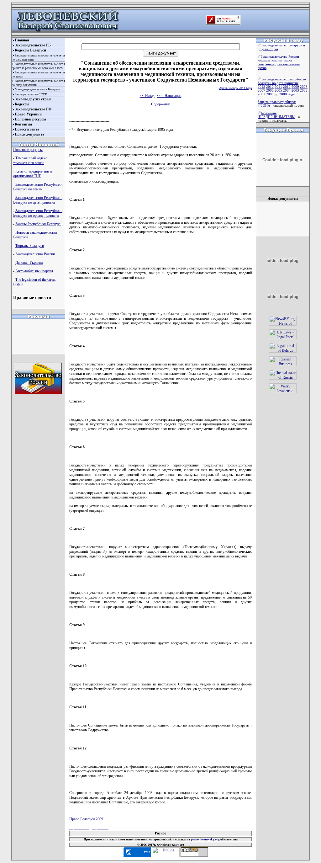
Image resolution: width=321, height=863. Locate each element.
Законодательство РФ (33, 109)
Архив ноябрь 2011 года (235, 88)
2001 (261, 94)
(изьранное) (267, 64)
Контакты (23, 124)
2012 (270, 86)
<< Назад (147, 95)
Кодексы (22, 104)
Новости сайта (27, 129)
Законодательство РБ (33, 45)
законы (276, 60)
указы (287, 60)
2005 (278, 90)
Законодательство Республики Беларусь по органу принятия (37, 213)
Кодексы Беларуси (30, 50)
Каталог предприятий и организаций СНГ (32, 173)
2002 (304, 90)
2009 (295, 86)
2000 (270, 94)
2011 (278, 86)
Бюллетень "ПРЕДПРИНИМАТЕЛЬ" (276, 115)
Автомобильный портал (34, 271)
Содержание (160, 104)
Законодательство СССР (31, 94)
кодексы (264, 60)
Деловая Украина (29, 262)
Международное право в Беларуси (37, 89)
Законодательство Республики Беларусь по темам (37, 186)
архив (262, 68)
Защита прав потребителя (277, 102)
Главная (22, 40)
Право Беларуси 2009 (86, 819)
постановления (288, 64)
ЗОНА (265, 105)
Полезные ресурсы (30, 119)
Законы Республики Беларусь (38, 224)
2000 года (287, 94)
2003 (295, 90)
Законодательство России (35, 254)
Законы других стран (33, 99)
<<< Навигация (169, 95)
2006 (270, 90)
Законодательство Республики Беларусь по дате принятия (37, 200)
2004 (287, 90)
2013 (261, 86)
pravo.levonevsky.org (204, 839)
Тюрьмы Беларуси (29, 245)
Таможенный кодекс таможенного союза (30, 160)
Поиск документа (29, 134)
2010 (287, 86)
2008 (304, 86)
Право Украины (28, 114)
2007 (261, 90)
